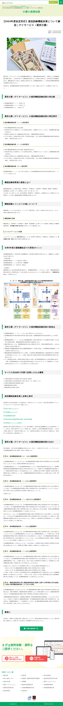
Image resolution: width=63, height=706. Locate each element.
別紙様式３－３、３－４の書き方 (13, 422)
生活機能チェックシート (11, 412)
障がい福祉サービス (8, 678)
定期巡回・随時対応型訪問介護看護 (30, 678)
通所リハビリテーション (9, 684)
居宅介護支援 (47, 675)
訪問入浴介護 (6, 681)
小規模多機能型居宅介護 (28, 687)
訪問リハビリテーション (50, 681)
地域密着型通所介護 (49, 687)
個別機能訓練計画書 (10, 415)
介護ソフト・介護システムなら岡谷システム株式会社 (30, 704)
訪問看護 (24, 681)
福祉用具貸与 (6, 690)
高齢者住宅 (24, 690)
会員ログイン (54, 2)
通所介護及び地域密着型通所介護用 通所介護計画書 (18, 419)
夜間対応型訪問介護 (8, 687)
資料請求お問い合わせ (39, 658)
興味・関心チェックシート (12, 408)
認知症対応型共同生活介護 (50, 678)
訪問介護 (24, 675)
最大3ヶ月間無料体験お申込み (15, 658)
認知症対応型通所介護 (27, 684)
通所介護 (5, 675)
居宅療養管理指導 (48, 684)
